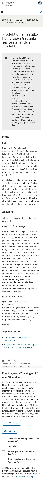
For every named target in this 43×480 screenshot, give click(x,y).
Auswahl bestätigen (11, 423)
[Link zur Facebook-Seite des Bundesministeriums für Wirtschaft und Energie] (3, 360)
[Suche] (40, 12)
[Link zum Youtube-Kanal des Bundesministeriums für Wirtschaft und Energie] (9, 360)
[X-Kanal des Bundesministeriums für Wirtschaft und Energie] (15, 360)
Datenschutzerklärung (23, 476)
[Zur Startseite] (40, 3)
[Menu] (2, 11)
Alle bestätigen (9, 431)
